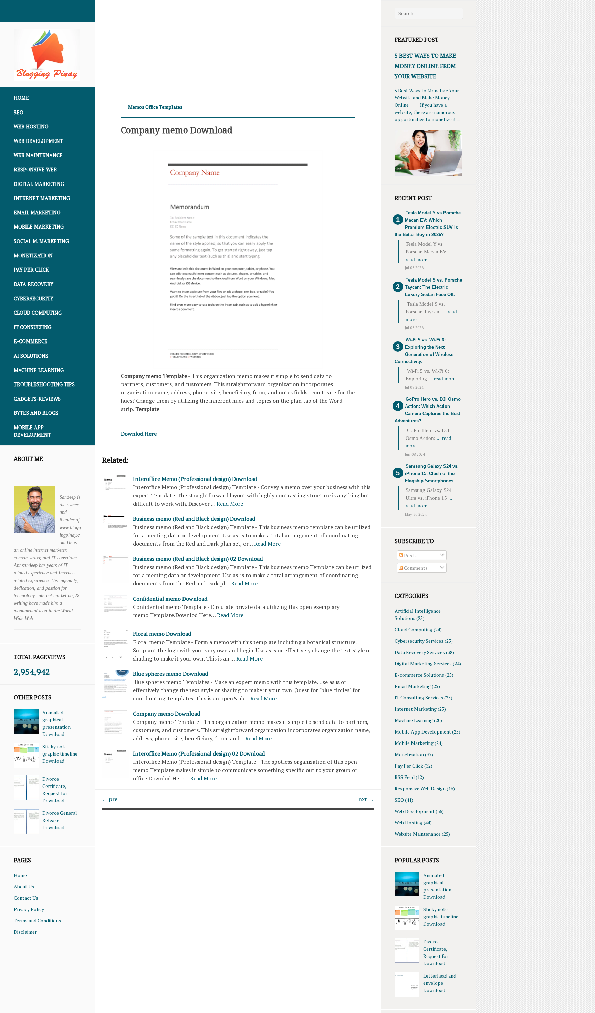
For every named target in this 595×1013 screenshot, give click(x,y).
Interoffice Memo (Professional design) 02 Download (199, 753)
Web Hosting (31, 126)
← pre (109, 799)
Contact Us (26, 898)
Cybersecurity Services (419, 640)
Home (21, 98)
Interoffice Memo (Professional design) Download (195, 479)
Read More (230, 503)
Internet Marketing (42, 198)
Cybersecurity (33, 298)
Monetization (33, 255)
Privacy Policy (29, 909)
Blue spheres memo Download (170, 673)
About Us (24, 886)
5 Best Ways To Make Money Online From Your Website (425, 66)
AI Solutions (31, 355)
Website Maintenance (418, 834)
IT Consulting (32, 327)
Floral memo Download (162, 633)
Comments (415, 567)
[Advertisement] (237, 48)
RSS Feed (405, 777)
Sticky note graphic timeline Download (59, 753)
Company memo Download (176, 130)
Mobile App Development (32, 431)
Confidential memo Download (170, 598)
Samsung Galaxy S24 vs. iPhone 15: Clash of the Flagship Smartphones (432, 473)
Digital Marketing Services (423, 663)
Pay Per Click (31, 269)
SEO (18, 112)
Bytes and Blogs (36, 413)
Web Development (38, 141)
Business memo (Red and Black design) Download (194, 519)
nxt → (366, 799)
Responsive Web (35, 169)
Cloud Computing (38, 312)
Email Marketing (37, 212)
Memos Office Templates (155, 107)
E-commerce (31, 341)
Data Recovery (33, 284)
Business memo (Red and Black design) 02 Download (198, 558)
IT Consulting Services (419, 697)
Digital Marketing (39, 184)
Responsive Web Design (420, 788)
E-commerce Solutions (419, 675)
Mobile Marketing (39, 226)
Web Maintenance (38, 155)
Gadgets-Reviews (37, 398)
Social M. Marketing (41, 241)
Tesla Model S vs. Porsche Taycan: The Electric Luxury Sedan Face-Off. (433, 287)
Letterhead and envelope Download (439, 982)
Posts (410, 555)
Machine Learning (39, 370)
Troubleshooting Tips (44, 384)
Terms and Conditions (37, 920)
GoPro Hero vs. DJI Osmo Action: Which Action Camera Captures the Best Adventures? (428, 410)
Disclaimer (25, 932)
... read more (442, 378)
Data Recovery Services (420, 652)
